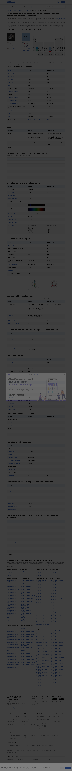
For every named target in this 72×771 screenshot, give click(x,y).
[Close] (65, 375)
